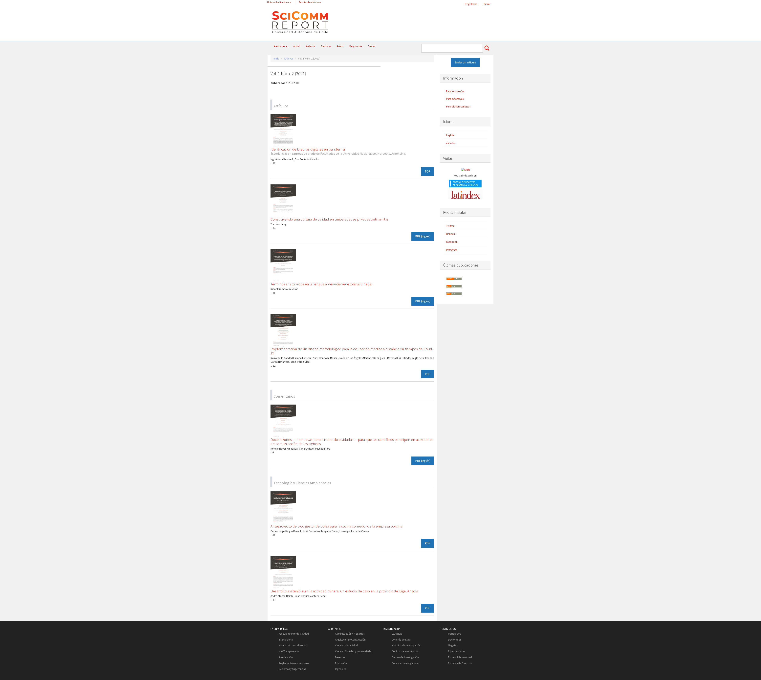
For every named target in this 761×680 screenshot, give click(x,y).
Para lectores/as (455, 91)
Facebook (451, 242)
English (450, 135)
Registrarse (471, 4)
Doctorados (454, 639)
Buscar (371, 46)
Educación (341, 663)
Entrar (487, 4)
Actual (296, 46)
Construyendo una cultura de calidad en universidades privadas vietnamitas (330, 219)
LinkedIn (451, 234)
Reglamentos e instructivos (294, 663)
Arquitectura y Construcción (350, 639)
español (450, 143)
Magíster (452, 645)
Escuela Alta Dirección (460, 663)
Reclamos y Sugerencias (292, 669)
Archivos (310, 46)
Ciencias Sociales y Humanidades (353, 651)
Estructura (397, 633)
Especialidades (456, 651)
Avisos (340, 46)
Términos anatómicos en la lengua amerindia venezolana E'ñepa (321, 284)
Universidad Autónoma (279, 2)
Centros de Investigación (405, 651)
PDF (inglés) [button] (422, 236)
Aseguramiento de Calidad (294, 633)
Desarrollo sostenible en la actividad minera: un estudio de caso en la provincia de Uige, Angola (344, 591)
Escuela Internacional (460, 657)
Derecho (340, 657)
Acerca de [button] (279, 46)
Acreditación (286, 657)
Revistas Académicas (310, 2)
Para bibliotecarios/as (458, 106)
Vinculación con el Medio (293, 645)
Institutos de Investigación (406, 645)
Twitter (450, 226)
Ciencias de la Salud (346, 645)
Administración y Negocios (349, 633)
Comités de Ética (401, 639)
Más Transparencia (289, 651)
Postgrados (454, 633)
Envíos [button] (325, 46)
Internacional (286, 639)
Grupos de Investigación (405, 657)
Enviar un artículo (465, 62)
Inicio (276, 58)
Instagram (451, 250)
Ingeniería (340, 669)
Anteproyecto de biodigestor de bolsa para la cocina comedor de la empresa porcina (336, 526)
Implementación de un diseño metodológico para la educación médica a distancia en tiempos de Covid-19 (352, 350)
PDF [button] (427, 171)
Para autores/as (455, 99)
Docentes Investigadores (405, 663)
